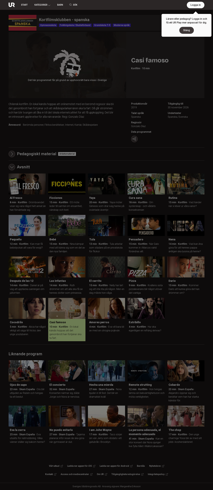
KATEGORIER (40, 5)
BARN (60, 5)
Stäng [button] (186, 30)
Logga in (196, 4)
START (24, 5)
